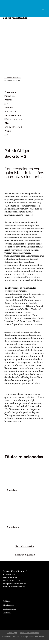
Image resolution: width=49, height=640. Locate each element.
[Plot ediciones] (9, 8)
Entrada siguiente (25, 555)
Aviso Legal (12, 633)
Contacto (7, 613)
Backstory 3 (13, 527)
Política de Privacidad (29, 633)
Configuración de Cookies (32, 637)
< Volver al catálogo (15, 17)
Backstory (12, 490)
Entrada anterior (24, 546)
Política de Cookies (10, 637)
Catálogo (6, 601)
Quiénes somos (9, 609)
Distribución (8, 605)
